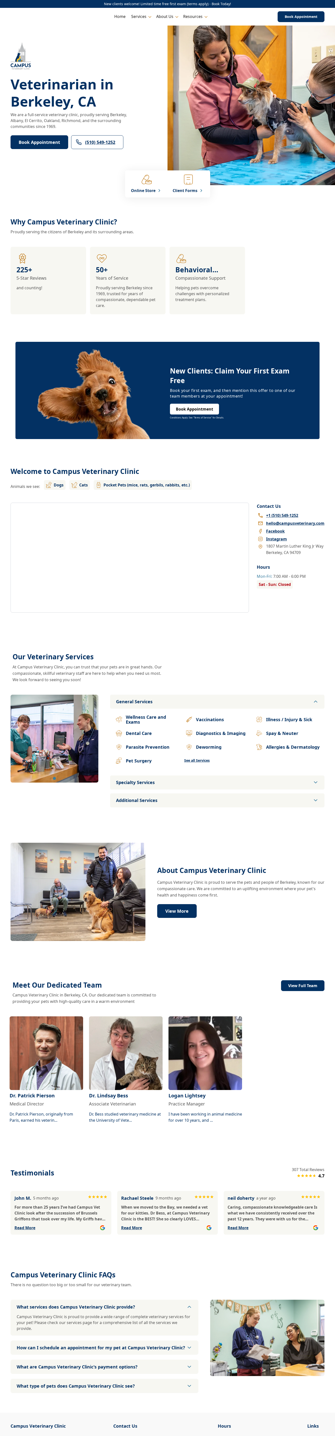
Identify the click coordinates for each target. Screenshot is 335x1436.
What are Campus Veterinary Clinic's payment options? (77, 1367)
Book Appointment (301, 16)
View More (177, 911)
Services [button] (138, 16)
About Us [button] (164, 16)
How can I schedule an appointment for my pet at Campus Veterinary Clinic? (101, 1348)
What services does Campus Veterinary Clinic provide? (76, 1307)
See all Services (197, 760)
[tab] (54, 778)
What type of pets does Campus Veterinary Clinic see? (76, 1386)
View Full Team (302, 985)
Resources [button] (193, 16)
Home (120, 16)
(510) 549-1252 (100, 142)
